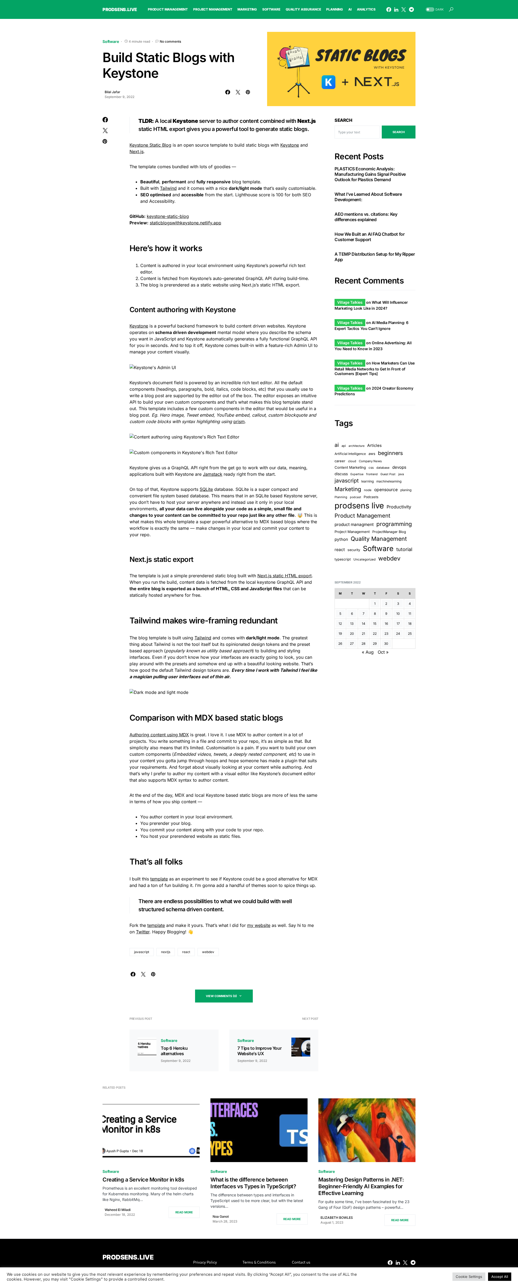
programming (394, 524)
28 (363, 643)
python (341, 539)
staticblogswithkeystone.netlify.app (185, 222)
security (353, 550)
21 (363, 633)
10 (398, 613)
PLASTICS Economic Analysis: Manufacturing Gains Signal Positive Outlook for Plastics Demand (370, 174)
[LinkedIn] (396, 9)
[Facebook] (388, 9)
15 (374, 623)
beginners (390, 453)
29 (375, 643)
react (186, 952)
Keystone (289, 145)
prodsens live (359, 505)
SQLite (206, 489)
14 (363, 623)
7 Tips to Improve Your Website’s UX (259, 1050)
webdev (208, 952)
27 (352, 643)
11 (409, 613)
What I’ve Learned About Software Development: (368, 196)
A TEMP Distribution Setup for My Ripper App (375, 256)
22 (375, 633)
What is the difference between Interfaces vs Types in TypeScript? (253, 1183)
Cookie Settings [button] (469, 1276)
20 (352, 633)
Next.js (137, 151)
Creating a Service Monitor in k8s (143, 1179)
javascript (141, 952)
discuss (341, 473)
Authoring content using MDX (159, 734)
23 (386, 633)
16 (386, 623)
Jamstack (212, 474)
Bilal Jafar (112, 92)
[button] (434, 9)
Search (343, 120)
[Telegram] (411, 9)
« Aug (368, 651)
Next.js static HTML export (284, 575)
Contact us (301, 1262)
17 (398, 623)
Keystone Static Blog (150, 145)
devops (399, 467)
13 (351, 623)
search (399, 132)
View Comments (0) (221, 996)
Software (111, 41)
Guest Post (388, 474)
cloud (352, 461)
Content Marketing (350, 467)
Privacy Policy (205, 1262)
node (368, 490)
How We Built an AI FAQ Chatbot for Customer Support (369, 236)
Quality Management (379, 538)
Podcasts (371, 497)
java (401, 474)
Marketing (348, 489)
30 (386, 643)
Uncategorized (364, 559)
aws (372, 453)
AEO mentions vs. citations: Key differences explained (366, 216)
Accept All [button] (499, 1276)
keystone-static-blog (168, 216)
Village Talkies (350, 302)
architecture (356, 446)
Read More (184, 1212)
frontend (372, 474)
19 (340, 633)
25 (410, 633)
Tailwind (168, 188)
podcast (355, 497)
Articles (374, 445)
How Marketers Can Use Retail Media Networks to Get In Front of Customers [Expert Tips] (375, 368)
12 (340, 623)
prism (239, 421)
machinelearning (388, 481)
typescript (343, 559)
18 (409, 623)
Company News (370, 461)
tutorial (404, 549)
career (340, 461)
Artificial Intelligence (350, 454)
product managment (354, 524)
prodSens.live (120, 9)
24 (398, 633)
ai (337, 445)
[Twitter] (403, 9)
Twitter (142, 931)
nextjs (165, 952)
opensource (386, 489)
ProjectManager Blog (389, 532)
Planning (341, 497)
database (383, 467)
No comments (170, 41)
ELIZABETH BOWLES (337, 1218)
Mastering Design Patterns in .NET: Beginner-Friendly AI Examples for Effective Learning (361, 1186)
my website (258, 925)
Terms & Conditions (259, 1262)
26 (340, 643)
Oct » (383, 651)
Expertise (356, 474)
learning (367, 481)
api (344, 446)
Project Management (352, 531)
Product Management (362, 515)
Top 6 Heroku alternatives (174, 1050)
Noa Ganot (221, 1216)
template (159, 879)
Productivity (399, 506)
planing (405, 490)
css (371, 467)
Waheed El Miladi (118, 1210)
